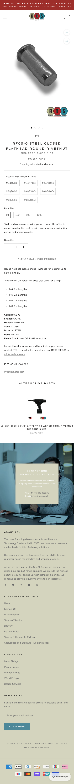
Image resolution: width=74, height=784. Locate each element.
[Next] (48, 127)
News (7, 603)
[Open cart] (69, 17)
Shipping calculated (30, 164)
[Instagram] (21, 585)
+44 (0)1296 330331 (39, 493)
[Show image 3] (39, 128)
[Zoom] (67, 32)
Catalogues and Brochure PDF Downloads (27, 642)
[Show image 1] (31, 128)
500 (28, 215)
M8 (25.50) (12, 200)
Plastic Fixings (11, 667)
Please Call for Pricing (37, 259)
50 (7, 215)
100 (17, 215)
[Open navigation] (5, 17)
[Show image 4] (42, 128)
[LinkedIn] (37, 585)
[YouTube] (29, 585)
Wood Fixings (11, 678)
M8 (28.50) (30, 200)
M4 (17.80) (30, 183)
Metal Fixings (11, 661)
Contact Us (10, 609)
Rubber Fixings (12, 672)
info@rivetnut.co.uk (14, 354)
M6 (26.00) (48, 191)
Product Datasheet (14, 371)
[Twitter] (13, 585)
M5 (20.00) (12, 191)
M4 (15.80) (12, 183)
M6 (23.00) (30, 191)
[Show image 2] (35, 128)
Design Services (12, 684)
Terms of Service (13, 620)
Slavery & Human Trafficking (19, 637)
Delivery (8, 626)
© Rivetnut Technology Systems (30, 743)
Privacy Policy (11, 614)
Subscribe (17, 726)
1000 (39, 215)
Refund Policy (11, 631)
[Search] (63, 17)
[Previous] (25, 127)
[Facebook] (5, 585)
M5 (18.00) (48, 183)
